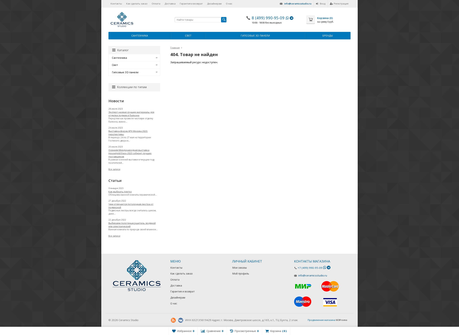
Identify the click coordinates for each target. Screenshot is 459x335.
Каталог (123, 50)
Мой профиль (240, 273)
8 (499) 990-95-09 (268, 17)
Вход (322, 3)
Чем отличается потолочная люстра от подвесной (130, 206)
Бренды (327, 35)
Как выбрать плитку (120, 191)
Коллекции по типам (132, 87)
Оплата (156, 3)
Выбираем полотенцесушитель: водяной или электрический (132, 224)
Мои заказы (239, 267)
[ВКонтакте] (180, 320)
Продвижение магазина (321, 320)
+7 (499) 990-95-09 (310, 267)
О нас (229, 3)
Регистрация (341, 3)
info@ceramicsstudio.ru (297, 3)
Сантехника (139, 35)
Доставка (170, 3)
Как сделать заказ (136, 3)
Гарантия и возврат (191, 3)
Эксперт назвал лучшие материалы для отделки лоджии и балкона (131, 113)
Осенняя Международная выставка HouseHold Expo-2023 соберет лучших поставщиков (130, 153)
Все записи (114, 169)
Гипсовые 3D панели (255, 35)
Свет (188, 35)
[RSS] (173, 320)
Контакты (116, 3)
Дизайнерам (214, 3)
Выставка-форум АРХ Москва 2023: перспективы (128, 132)
